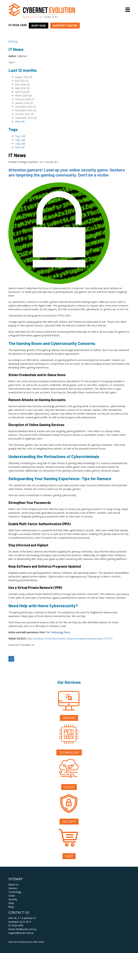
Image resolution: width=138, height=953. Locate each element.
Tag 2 (18, 143)
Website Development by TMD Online (26, 942)
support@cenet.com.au (21, 932)
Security (69, 821)
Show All (19, 121)
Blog (10, 906)
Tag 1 (18, 136)
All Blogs (13, 41)
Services (69, 718)
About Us (13, 884)
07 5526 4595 (17, 25)
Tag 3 (18, 139)
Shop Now (38, 25)
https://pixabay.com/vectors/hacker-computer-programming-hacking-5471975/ (70, 638)
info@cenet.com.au (26, 929)
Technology (69, 752)
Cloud (69, 787)
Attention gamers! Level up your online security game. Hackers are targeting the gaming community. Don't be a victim (66, 172)
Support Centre (65, 25)
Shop (69, 856)
